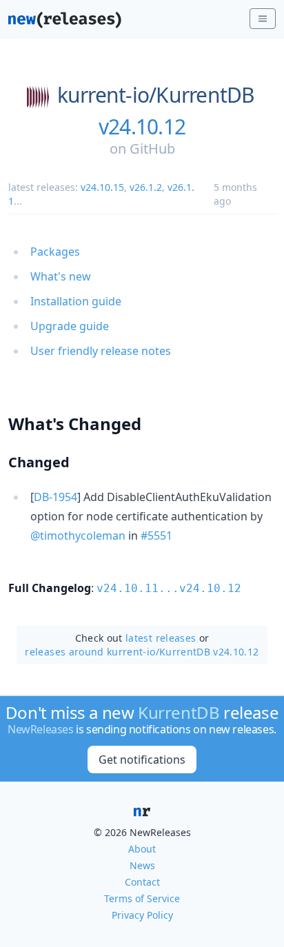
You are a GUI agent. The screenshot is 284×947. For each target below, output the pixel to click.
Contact (142, 881)
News (142, 865)
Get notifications (142, 759)
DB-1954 (55, 497)
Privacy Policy (142, 914)
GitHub (152, 148)
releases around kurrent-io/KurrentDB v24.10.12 (141, 651)
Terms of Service (142, 898)
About (142, 848)
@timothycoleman (77, 535)
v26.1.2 (146, 187)
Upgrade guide (69, 326)
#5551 (156, 535)
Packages (55, 251)
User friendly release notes (100, 350)
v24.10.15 (102, 187)
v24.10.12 (142, 127)
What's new (60, 276)
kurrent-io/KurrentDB (156, 95)
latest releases (160, 637)
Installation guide (75, 301)
